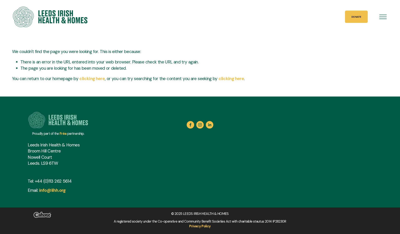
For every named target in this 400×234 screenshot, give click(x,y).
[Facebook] (190, 125)
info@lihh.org (52, 190)
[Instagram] (200, 125)
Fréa (63, 133)
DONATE (356, 17)
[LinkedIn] (209, 125)
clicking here (92, 78)
